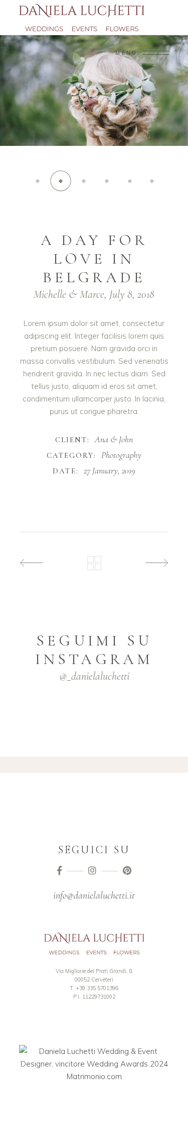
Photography (121, 454)
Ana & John (114, 439)
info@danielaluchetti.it (94, 895)
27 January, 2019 (109, 470)
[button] (37, 181)
